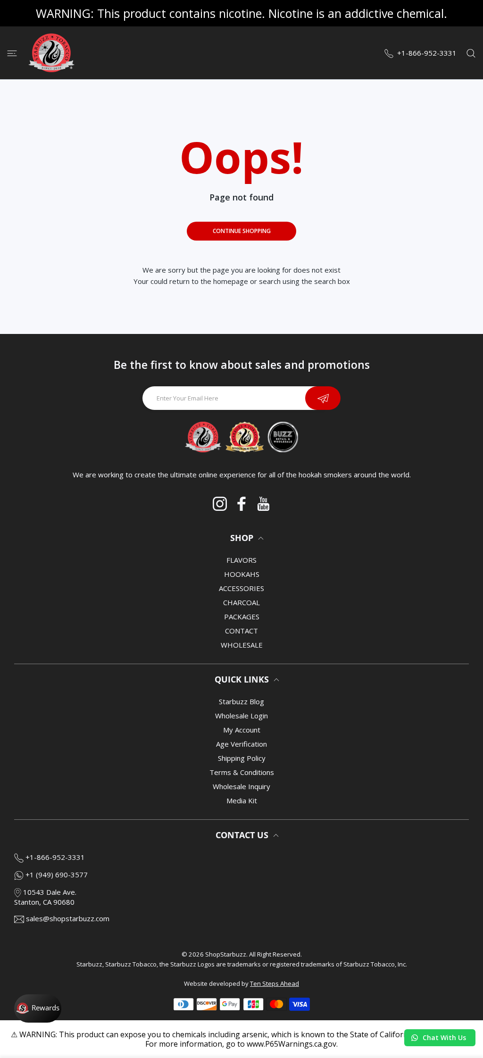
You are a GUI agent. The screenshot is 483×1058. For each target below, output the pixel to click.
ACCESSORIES (241, 588)
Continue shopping (242, 231)
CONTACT (241, 630)
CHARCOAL (241, 602)
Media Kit (241, 800)
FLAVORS (241, 560)
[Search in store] (471, 53)
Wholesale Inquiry (241, 786)
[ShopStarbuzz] (51, 52)
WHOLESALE (242, 645)
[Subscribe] (323, 398)
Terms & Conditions (241, 772)
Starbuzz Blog (241, 701)
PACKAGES (241, 616)
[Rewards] (37, 1008)
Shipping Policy (242, 758)
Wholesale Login (241, 715)
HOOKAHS (241, 574)
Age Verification (241, 744)
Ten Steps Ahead (274, 983)
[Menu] (12, 53)
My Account (241, 729)
